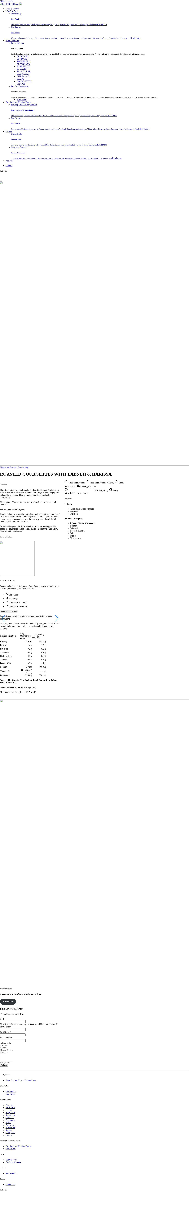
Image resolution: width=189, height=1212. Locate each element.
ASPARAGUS (23, 64)
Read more (102, 24)
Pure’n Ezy (10, 1125)
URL (2, 1019)
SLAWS (20, 79)
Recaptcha (4, 1062)
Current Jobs (16, 134)
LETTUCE (22, 59)
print (110, 489)
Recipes (9, 161)
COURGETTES (24, 81)
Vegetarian (4, 467)
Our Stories (16, 118)
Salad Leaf (10, 1107)
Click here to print (80, 493)
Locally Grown (12, 8)
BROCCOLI (22, 56)
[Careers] (6, 1048)
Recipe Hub (11, 1173)
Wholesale (21, 99)
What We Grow (12, 40)
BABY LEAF (23, 74)
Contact (9, 165)
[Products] (6, 1052)
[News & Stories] (6, 1050)
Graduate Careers (18, 147)
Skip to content (6, 1)
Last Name (5, 1032)
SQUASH (21, 69)
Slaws (8, 1122)
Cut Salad (10, 1117)
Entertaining (23, 467)
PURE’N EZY (23, 66)
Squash (9, 1130)
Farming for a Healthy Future (18, 102)
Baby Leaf (10, 1112)
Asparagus (10, 1120)
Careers (9, 131)
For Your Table (17, 43)
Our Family (16, 13)
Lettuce (9, 1110)
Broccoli (9, 1105)
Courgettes (10, 1132)
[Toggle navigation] (1, 180)
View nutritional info (9, 611)
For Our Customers (19, 86)
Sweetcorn (10, 1115)
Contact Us (10, 1184)
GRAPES (21, 84)
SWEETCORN (23, 61)
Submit (4, 1065)
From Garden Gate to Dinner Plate (21, 1080)
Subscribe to (5, 1043)
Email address (6, 1037)
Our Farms (15, 27)
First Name (5, 1027)
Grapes (9, 1135)
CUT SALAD (23, 76)
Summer (13, 467)
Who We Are (11, 11)
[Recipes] (6, 1045)
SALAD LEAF (23, 71)
